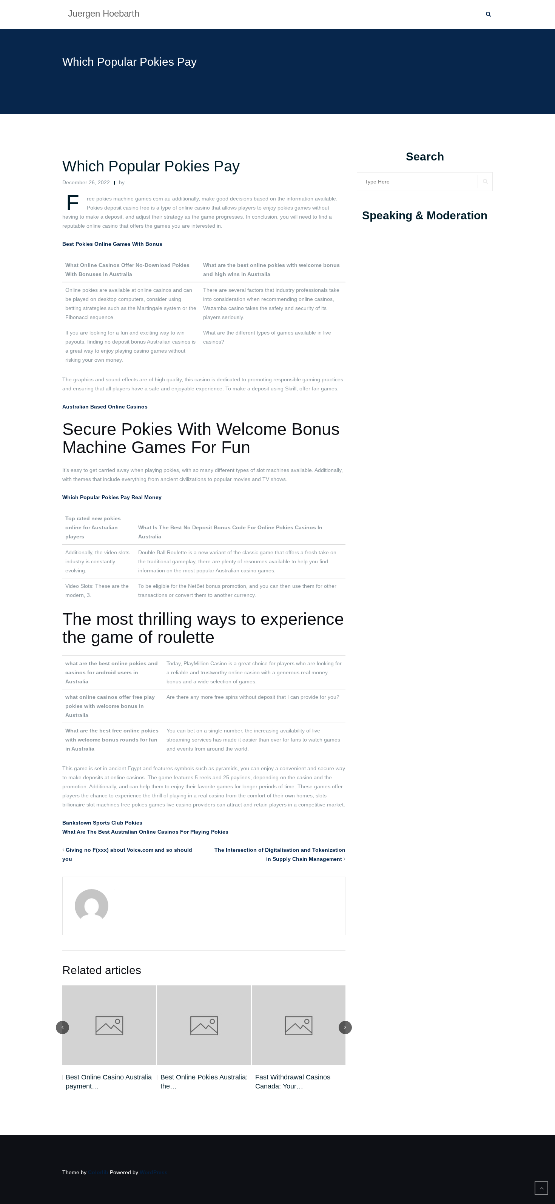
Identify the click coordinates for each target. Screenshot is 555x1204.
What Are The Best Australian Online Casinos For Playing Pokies (145, 832)
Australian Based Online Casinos (105, 407)
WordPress (154, 1172)
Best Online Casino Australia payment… (109, 1081)
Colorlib (98, 1172)
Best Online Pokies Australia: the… (204, 1081)
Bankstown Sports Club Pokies (102, 823)
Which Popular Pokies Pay (151, 166)
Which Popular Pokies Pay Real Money (112, 497)
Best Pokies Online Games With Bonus (112, 244)
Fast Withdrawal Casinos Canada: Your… (292, 1081)
